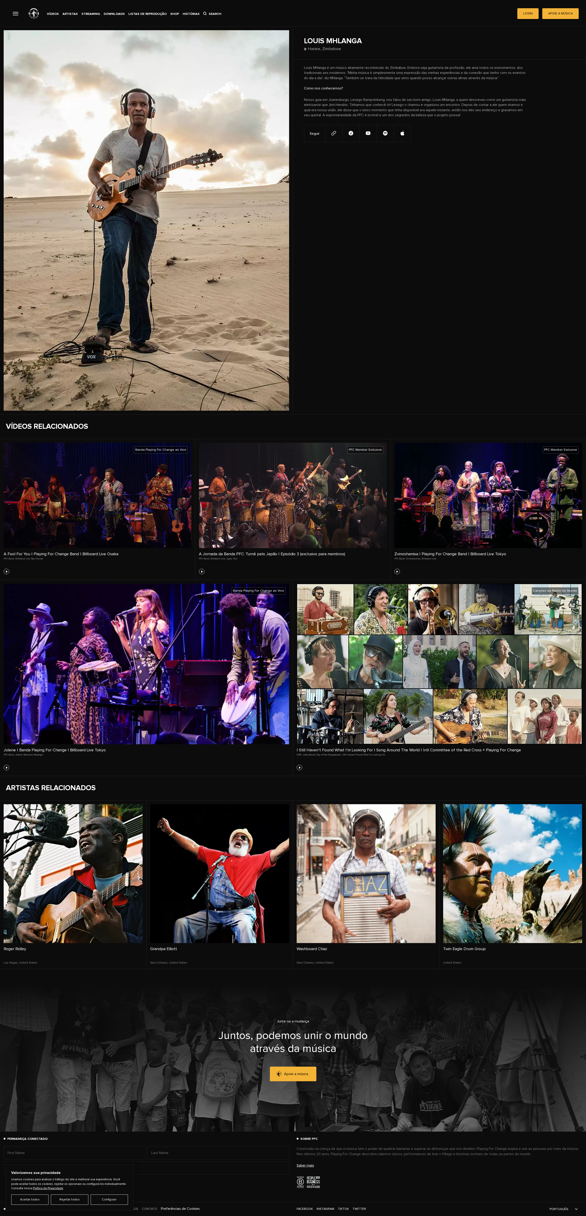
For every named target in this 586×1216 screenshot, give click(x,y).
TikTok (343, 1209)
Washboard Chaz (312, 949)
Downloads (114, 14)
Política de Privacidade (48, 1188)
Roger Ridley (15, 949)
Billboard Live (429, 559)
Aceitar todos (30, 1199)
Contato (149, 1209)
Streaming (90, 14)
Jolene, (18, 755)
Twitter (359, 1209)
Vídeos (53, 14)
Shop (174, 14)
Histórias (191, 14)
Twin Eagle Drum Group (464, 949)
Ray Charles (37, 559)
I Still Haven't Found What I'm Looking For (363, 755)
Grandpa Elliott (163, 949)
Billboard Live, (22, 559)
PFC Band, (9, 559)
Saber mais (305, 1165)
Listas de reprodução (147, 14)
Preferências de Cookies (180, 1209)
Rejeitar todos (70, 1199)
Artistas (70, 14)
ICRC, (299, 755)
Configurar (109, 1199)
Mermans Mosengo (33, 755)
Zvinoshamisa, (413, 559)
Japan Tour (232, 559)
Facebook (305, 1209)
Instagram (325, 1209)
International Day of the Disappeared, (322, 755)
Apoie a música (296, 1074)
